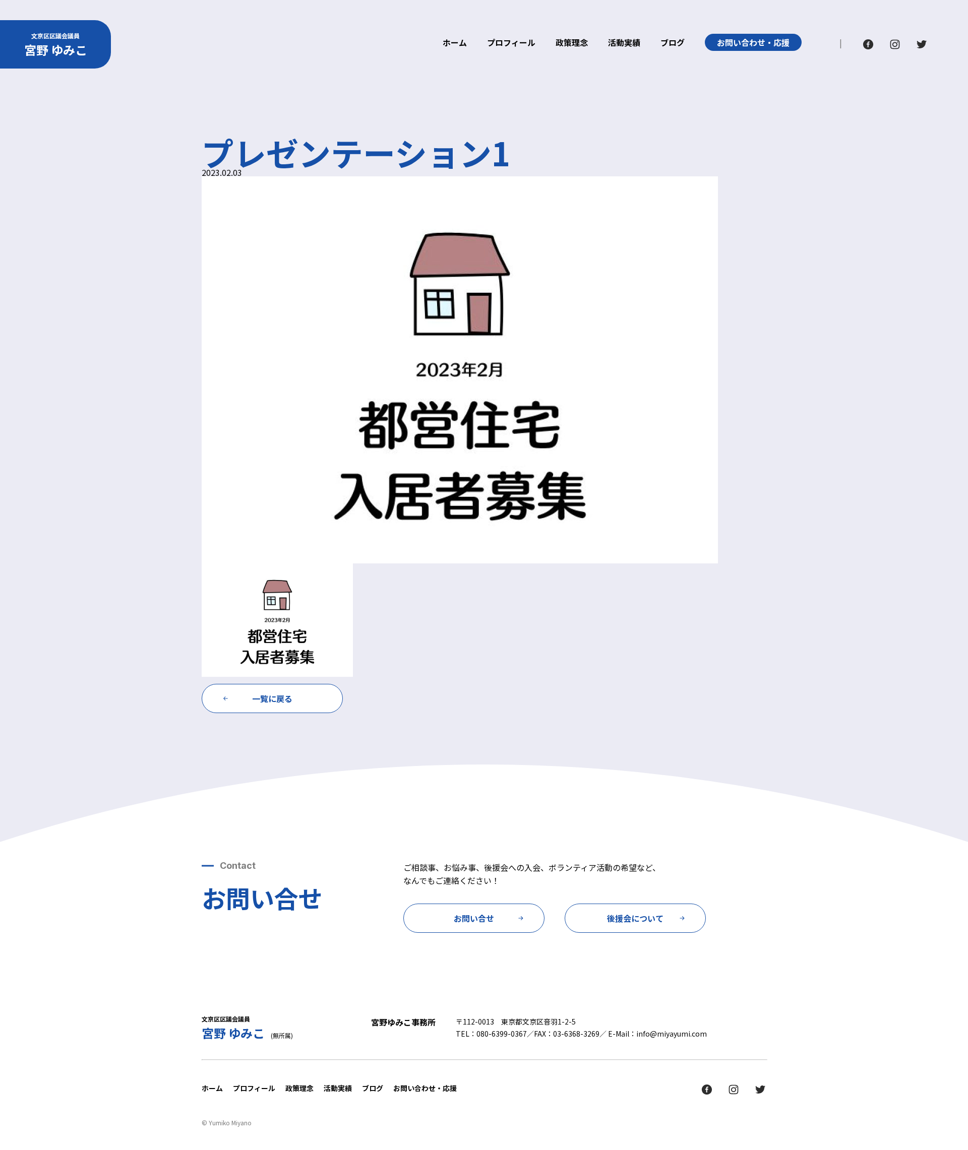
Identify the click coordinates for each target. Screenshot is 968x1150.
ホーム (455, 43)
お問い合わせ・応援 (753, 42)
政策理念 (572, 43)
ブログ (672, 43)
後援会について (635, 918)
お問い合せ (474, 918)
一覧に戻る (272, 698)
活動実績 (624, 43)
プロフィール (511, 43)
